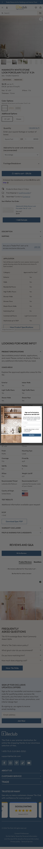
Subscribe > (32, 435)
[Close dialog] (41, 407)
